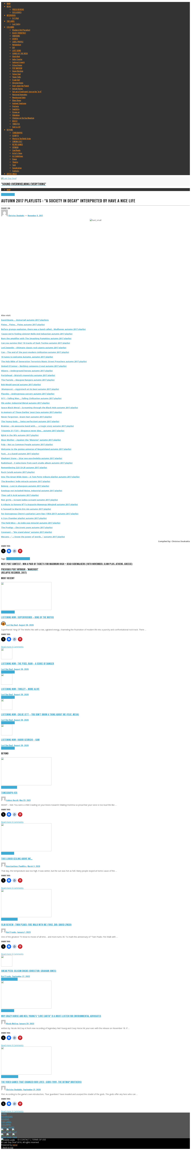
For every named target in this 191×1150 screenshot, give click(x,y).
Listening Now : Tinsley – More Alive (20, 689)
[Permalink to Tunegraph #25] (26, 784)
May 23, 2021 (25, 800)
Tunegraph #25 (9, 792)
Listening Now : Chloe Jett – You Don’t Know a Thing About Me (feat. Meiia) (40, 714)
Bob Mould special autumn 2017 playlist (21, 384)
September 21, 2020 (32, 1089)
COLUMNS (6, 1124)
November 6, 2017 (35, 215)
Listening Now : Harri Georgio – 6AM (20, 739)
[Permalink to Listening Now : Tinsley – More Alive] (6, 684)
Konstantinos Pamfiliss (16, 866)
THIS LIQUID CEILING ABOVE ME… (16, 858)
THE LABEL (6, 1122)
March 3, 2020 (34, 866)
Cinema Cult (5, 919)
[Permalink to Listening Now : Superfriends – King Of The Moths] (26, 609)
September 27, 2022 (21, 976)
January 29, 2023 (26, 1023)
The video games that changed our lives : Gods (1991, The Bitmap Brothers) (41, 1082)
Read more (6, 646)
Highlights (5, 194)
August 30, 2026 (26, 624)
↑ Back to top (7, 1147)
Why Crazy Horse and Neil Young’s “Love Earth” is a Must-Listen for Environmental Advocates (51, 1016)
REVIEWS (5, 1119)
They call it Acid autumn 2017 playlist (20, 495)
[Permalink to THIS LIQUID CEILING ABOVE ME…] (26, 850)
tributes (27, 558)
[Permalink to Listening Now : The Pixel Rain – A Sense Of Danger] (6, 658)
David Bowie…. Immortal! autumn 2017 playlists (25, 320)
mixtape (21, 558)
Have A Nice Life (12, 558)
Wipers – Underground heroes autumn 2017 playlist (27, 370)
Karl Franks (11, 932)
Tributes (12, 194)
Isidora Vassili (12, 800)
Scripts (11, 853)
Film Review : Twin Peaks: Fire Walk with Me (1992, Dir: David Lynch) (36, 924)
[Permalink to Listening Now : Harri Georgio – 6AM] (6, 734)
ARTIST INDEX (7, 1127)
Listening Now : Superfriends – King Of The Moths (27, 617)
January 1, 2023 (24, 932)
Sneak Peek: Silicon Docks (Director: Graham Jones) (28, 971)
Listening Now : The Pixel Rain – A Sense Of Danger (27, 663)
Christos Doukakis (14, 1089)
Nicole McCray (12, 1023)
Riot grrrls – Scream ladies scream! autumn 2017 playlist (29, 499)
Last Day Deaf (12, 624)
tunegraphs (13, 787)
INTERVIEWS (7, 1116)
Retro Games (13, 1076)
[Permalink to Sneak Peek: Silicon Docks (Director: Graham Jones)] (6, 965)
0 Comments (17, 646)
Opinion (11, 1010)
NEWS (4, 1114)
